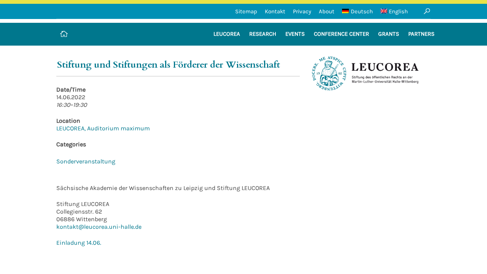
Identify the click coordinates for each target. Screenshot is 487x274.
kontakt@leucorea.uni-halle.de (99, 226)
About (326, 11)
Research (262, 33)
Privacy (302, 11)
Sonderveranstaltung (85, 161)
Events (295, 33)
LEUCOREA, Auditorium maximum (103, 128)
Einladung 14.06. (78, 242)
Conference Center (341, 33)
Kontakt (275, 11)
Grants (388, 33)
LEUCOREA (226, 33)
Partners (421, 33)
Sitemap (246, 11)
